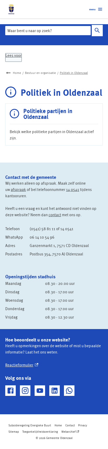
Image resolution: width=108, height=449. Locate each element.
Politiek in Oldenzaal (74, 72)
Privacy (82, 425)
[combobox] (48, 30)
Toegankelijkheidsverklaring (40, 431)
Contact (70, 425)
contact (54, 215)
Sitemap (13, 431)
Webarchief (69, 432)
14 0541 (72, 189)
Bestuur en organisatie (40, 72)
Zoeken (97, 30)
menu (92, 9)
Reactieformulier (21, 365)
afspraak (18, 189)
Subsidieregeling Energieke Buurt (29, 425)
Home (17, 72)
